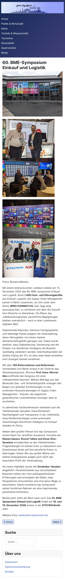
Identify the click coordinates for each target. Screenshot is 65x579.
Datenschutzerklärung (17, 566)
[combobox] (20, 541)
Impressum (11, 561)
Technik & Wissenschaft (14, 33)
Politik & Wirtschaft (12, 23)
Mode (4, 52)
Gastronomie (8, 47)
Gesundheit (7, 43)
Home (4, 18)
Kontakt (9, 571)
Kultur (4, 28)
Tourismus (7, 38)
